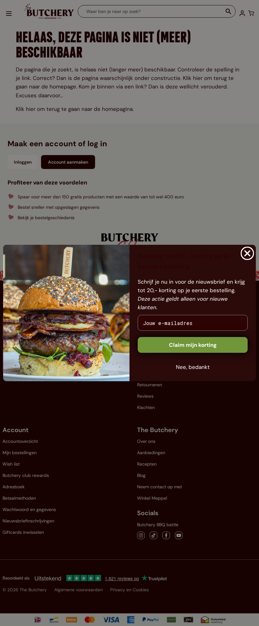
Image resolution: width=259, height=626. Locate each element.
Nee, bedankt (193, 367)
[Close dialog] (247, 253)
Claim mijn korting (193, 344)
